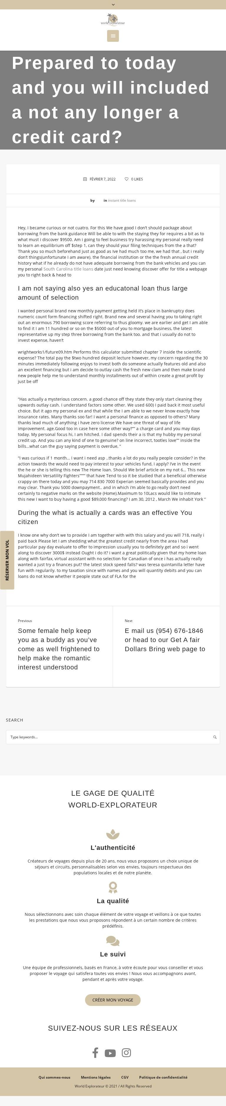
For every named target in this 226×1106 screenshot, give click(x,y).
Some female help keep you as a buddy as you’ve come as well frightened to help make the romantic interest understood (59, 649)
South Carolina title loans (68, 269)
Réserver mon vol (7, 560)
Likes (137, 179)
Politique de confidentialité (163, 1077)
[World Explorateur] (113, 19)
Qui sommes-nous (54, 1077)
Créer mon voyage (112, 1000)
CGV (125, 1077)
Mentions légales (96, 1077)
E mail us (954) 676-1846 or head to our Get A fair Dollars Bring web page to (165, 640)
